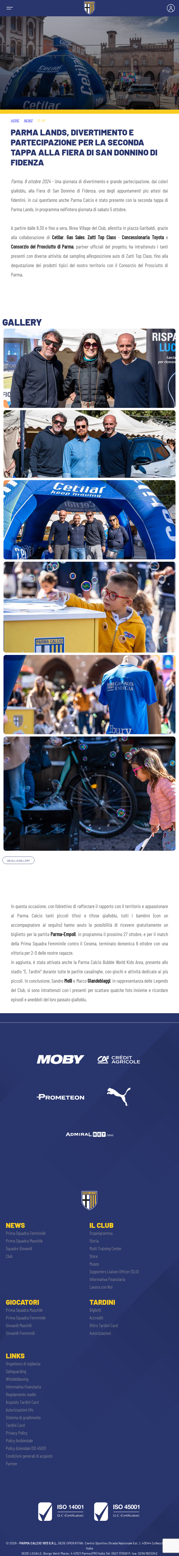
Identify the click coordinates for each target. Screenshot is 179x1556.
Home (15, 120)
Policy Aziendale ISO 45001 (26, 1448)
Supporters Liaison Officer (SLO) (114, 1271)
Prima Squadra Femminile (26, 1233)
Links (15, 1355)
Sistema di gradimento (23, 1417)
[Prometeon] (60, 1097)
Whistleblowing (17, 1379)
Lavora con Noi (101, 1287)
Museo (94, 1264)
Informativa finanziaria (23, 1386)
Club (9, 1256)
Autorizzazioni (100, 1333)
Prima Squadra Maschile (24, 1240)
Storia (94, 1240)
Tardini (102, 1302)
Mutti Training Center (106, 1248)
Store (94, 1256)
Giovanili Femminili (20, 1333)
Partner (11, 1463)
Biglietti (95, 1310)
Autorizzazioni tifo (19, 1409)
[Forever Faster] (118, 1097)
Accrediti (96, 1317)
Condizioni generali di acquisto (29, 1456)
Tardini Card (15, 1425)
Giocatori (22, 1302)
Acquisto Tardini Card (22, 1402)
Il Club (102, 1225)
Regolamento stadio (21, 1394)
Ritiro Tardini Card (104, 1325)
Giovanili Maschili (19, 1325)
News (28, 120)
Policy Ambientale (19, 1440)
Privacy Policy (16, 1433)
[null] (60, 1059)
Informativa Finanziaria (107, 1279)
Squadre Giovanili (19, 1248)
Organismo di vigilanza (23, 1363)
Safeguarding (16, 1371)
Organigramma (101, 1233)
